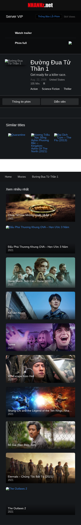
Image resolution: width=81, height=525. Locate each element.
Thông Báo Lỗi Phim (49, 16)
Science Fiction (51, 89)
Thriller (67, 89)
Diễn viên (60, 101)
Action (34, 89)
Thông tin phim (21, 101)
